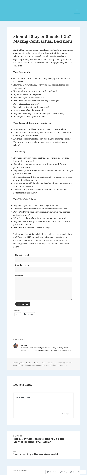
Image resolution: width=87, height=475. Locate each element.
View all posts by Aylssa (60, 350)
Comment (65, 414)
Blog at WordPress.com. (22, 470)
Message (19, 275)
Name (22, 255)
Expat (38, 363)
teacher (53, 365)
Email (22, 265)
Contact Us (23, 304)
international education (22, 365)
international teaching (40, 365)
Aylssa (30, 363)
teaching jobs (62, 365)
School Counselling (48, 363)
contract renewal (65, 363)
